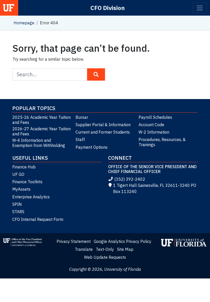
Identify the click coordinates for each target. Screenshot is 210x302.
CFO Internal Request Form (37, 219)
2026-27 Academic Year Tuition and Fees (41, 131)
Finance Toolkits (27, 181)
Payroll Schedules (155, 117)
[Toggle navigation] (200, 8)
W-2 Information (154, 132)
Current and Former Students (103, 132)
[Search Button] (96, 74)
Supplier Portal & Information (103, 124)
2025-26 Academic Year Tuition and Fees (41, 120)
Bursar (82, 117)
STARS (18, 211)
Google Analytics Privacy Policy (122, 241)
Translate (84, 249)
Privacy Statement (74, 241)
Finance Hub (24, 166)
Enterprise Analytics (31, 196)
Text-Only (105, 249)
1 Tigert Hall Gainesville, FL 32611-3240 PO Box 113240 (154, 188)
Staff (80, 139)
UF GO (18, 174)
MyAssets (21, 189)
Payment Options (92, 147)
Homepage (24, 22)
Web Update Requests (105, 257)
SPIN (17, 204)
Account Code (151, 124)
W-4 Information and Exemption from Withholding (38, 143)
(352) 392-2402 (129, 179)
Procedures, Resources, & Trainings (162, 142)
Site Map (125, 249)
